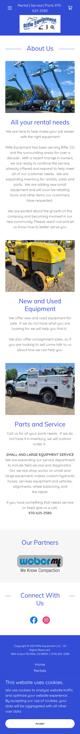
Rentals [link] (40, 670)
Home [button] (40, 664)
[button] (10, 8)
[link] (70, 8)
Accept (40, 723)
